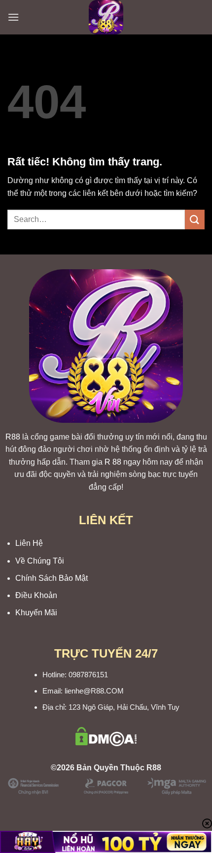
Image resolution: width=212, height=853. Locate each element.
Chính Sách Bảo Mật (51, 578)
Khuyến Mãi (36, 612)
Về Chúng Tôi (39, 561)
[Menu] (13, 17)
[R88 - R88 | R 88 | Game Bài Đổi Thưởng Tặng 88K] (106, 17)
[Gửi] (195, 219)
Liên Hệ (29, 543)
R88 (12, 437)
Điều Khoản (36, 595)
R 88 (113, 462)
